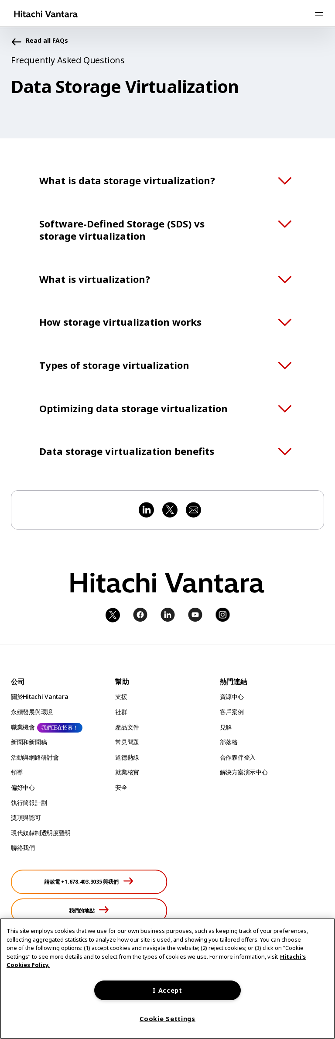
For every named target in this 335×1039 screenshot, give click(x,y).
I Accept (167, 990)
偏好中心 (23, 787)
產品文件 (127, 727)
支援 (121, 696)
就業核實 (127, 772)
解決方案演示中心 (244, 772)
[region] (167, 978)
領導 (17, 772)
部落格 (229, 742)
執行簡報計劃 (29, 802)
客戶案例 (232, 712)
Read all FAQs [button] (47, 41)
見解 (226, 727)
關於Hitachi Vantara (39, 696)
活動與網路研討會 (35, 757)
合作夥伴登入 (238, 757)
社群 (121, 712)
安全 (121, 787)
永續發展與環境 (32, 712)
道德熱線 (127, 757)
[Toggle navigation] (318, 14)
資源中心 (232, 696)
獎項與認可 (26, 817)
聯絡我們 (23, 847)
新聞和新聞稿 (29, 742)
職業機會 (23, 727)
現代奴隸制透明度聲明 (41, 833)
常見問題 (127, 742)
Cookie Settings (167, 1019)
